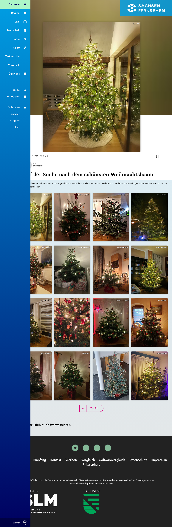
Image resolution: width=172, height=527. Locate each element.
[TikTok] (108, 448)
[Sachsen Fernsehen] (146, 8)
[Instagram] (97, 448)
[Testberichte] (75, 448)
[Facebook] (86, 448)
